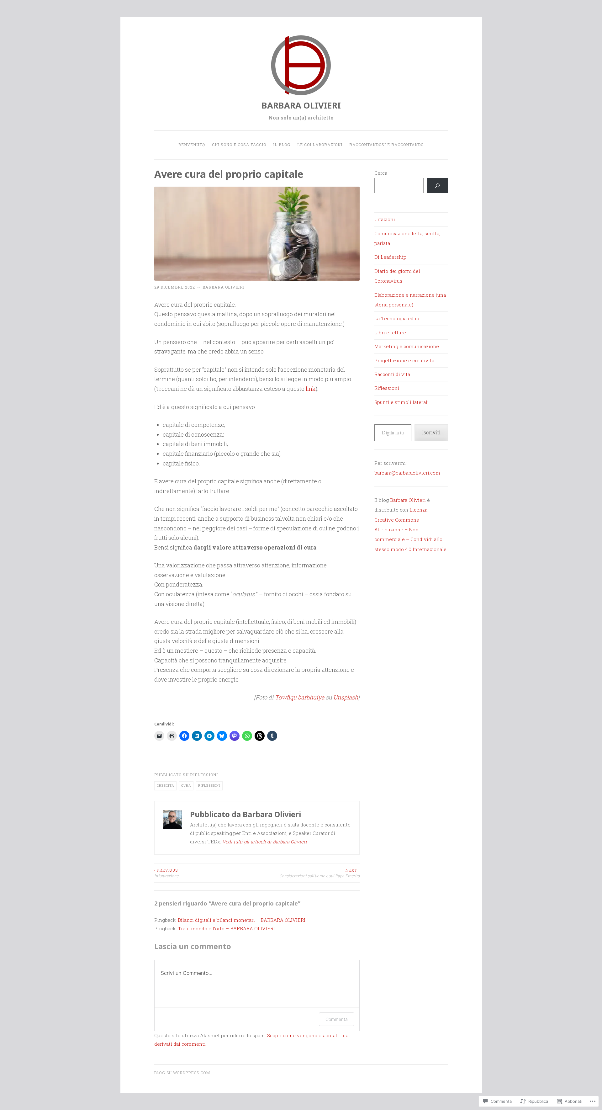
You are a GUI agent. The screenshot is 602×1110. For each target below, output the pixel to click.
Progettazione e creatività (404, 360)
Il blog (281, 144)
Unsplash (345, 697)
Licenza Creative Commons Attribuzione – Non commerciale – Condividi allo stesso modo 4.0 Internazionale (410, 529)
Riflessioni (204, 774)
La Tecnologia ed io (396, 318)
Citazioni (384, 219)
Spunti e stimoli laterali (401, 402)
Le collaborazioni (319, 144)
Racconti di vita (392, 374)
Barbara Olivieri (224, 286)
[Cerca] (437, 185)
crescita (165, 785)
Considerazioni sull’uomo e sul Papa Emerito (319, 873)
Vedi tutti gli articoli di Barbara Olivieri (264, 841)
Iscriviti (431, 432)
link (311, 388)
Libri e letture (390, 332)
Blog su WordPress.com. (182, 1072)
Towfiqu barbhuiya (300, 697)
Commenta (336, 1019)
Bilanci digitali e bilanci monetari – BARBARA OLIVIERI (241, 920)
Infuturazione (166, 873)
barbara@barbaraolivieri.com (407, 473)
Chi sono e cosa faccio (239, 144)
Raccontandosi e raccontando (386, 144)
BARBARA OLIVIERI (301, 105)
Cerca (380, 173)
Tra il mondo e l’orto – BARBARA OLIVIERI (226, 928)
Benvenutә (191, 144)
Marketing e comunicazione (406, 346)
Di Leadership (390, 257)
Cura (186, 785)
